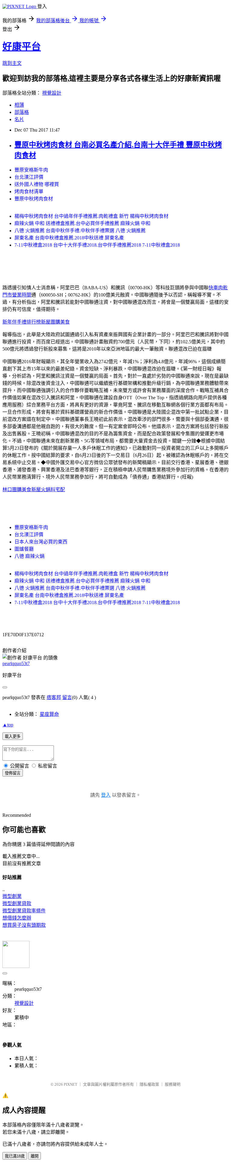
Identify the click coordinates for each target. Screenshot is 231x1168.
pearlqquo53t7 (16, 663)
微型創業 (12, 896)
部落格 (21, 112)
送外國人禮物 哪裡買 (36, 184)
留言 (67, 697)
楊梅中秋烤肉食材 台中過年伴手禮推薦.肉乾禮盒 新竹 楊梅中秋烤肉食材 (91, 216)
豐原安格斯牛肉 (31, 169)
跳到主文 (12, 63)
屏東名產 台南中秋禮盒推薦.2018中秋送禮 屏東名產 (69, 237)
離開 (34, 1156)
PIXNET (70, 1084)
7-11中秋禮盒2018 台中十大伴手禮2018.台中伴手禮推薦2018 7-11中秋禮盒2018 (97, 245)
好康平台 (21, 46)
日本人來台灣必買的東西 (40, 541)
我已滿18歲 (15, 1156)
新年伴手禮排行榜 (21, 321)
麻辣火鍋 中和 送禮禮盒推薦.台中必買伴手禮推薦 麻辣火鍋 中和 (82, 223)
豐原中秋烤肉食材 (33, 198)
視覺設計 (51, 93)
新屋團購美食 (55, 321)
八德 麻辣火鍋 (29, 556)
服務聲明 (172, 1084)
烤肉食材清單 (28, 191)
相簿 (19, 105)
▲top (7, 724)
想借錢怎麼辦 (16, 917)
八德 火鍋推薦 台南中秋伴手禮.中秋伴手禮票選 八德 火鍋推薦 (80, 230)
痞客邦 (54, 697)
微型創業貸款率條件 (24, 910)
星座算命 (49, 714)
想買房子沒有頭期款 (24, 925)
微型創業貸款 (16, 903)
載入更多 (12, 736)
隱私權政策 (149, 1084)
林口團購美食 (16, 489)
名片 (19, 119)
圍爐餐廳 (24, 549)
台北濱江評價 (28, 177)
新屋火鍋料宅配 (48, 489)
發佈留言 (12, 773)
